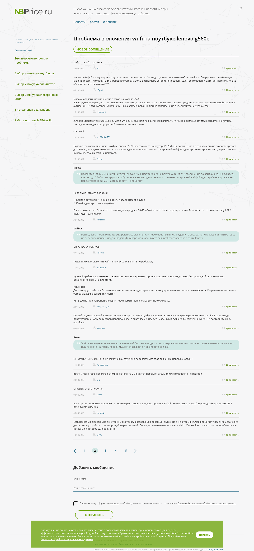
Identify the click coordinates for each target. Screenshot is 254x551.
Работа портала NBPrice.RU (33, 120)
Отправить (94, 515)
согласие (114, 503)
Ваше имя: (79, 478)
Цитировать (232, 68)
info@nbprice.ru (215, 549)
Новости (79, 22)
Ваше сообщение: (84, 488)
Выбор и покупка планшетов (35, 84)
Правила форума (23, 50)
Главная (19, 39)
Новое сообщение (93, 49)
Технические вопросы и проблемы (31, 60)
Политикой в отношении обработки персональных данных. (207, 503)
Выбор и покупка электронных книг (36, 97)
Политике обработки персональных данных (67, 539)
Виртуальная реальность (32, 110)
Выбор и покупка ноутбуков (34, 73)
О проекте (110, 22)
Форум (94, 22)
